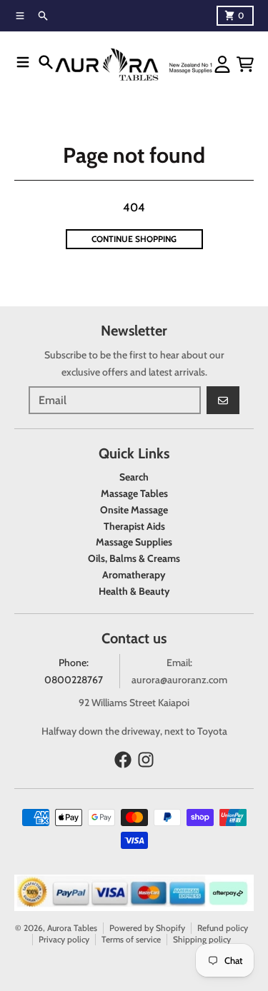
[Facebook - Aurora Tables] (122, 759)
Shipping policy (202, 939)
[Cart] (245, 64)
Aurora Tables (72, 927)
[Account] (222, 64)
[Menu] (22, 62)
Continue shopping (134, 238)
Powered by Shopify (147, 927)
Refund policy (222, 927)
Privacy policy (64, 939)
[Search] (45, 62)
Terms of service (131, 939)
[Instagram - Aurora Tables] (145, 759)
